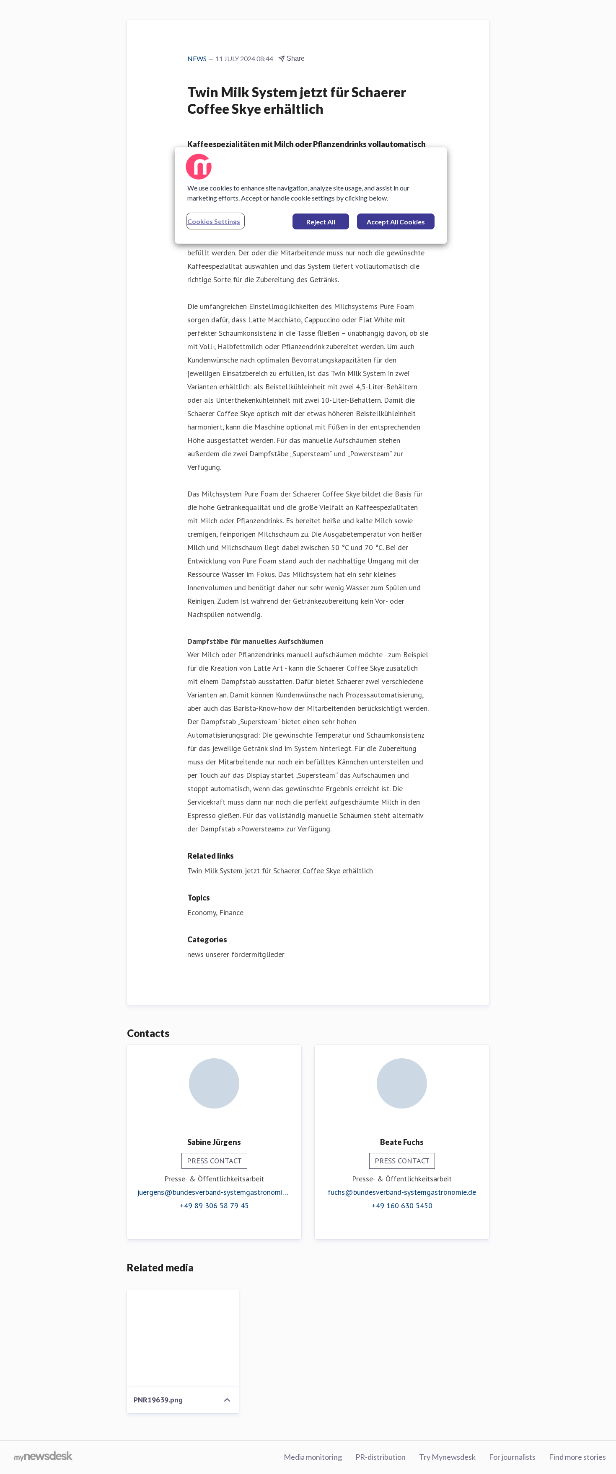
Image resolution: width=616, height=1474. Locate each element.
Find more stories (577, 1456)
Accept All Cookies (396, 222)
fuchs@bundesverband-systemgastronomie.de (402, 1192)
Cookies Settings (213, 221)
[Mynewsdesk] (43, 1457)
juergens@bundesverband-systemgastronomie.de (214, 1192)
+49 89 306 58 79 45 (214, 1205)
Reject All (320, 222)
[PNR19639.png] (183, 1338)
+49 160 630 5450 (402, 1205)
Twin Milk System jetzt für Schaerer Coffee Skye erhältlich (280, 870)
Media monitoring (313, 1456)
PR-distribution (380, 1456)
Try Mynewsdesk (447, 1456)
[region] (311, 195)
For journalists (512, 1456)
